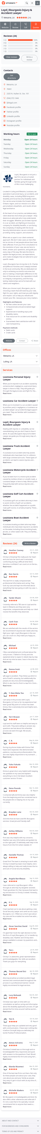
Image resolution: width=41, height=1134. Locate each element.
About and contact (10, 1121)
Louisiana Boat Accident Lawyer (16, 519)
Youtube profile (13, 125)
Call (25, 27)
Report (35, 553)
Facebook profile (14, 107)
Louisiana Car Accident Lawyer (19, 401)
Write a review (29, 58)
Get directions (11, 76)
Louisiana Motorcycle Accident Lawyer (19, 471)
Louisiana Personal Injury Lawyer (16, 378)
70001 (9, 89)
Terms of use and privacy (12, 1131)
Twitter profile (13, 112)
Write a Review (30, 543)
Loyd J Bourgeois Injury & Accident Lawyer (16, 11)
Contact (22, 341)
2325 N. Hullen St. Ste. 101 (18, 93)
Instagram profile (14, 121)
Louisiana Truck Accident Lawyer (16, 447)
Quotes (36, 27)
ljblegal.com (12, 102)
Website (5, 27)
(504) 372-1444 (13, 98)
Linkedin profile (13, 116)
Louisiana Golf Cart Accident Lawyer (18, 495)
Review (15, 27)
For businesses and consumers (15, 1126)
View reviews (11, 57)
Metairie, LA (9, 17)
